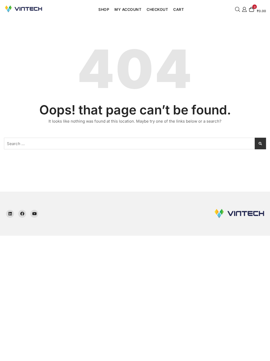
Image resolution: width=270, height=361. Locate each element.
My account (127, 9)
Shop (103, 9)
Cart (178, 9)
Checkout (157, 9)
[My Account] (244, 8)
